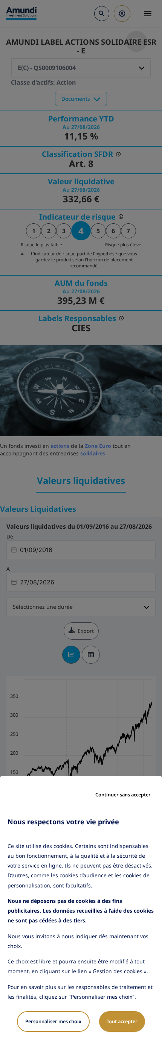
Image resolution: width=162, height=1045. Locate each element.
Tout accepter (122, 1021)
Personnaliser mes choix (53, 1021)
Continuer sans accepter (123, 794)
